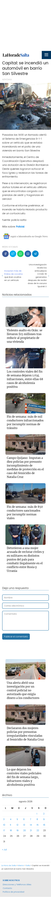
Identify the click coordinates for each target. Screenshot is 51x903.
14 (31, 824)
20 (24, 830)
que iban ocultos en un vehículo (13, 275)
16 (44, 824)
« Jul (4, 849)
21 (31, 830)
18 (11, 830)
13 (24, 824)
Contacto (7, 888)
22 (38, 830)
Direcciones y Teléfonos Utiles (17, 884)
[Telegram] (35, 253)
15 (37, 824)
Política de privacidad (13, 892)
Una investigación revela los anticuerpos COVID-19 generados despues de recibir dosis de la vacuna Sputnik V (37, 275)
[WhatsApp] (20, 253)
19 (17, 830)
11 (10, 824)
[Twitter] (13, 253)
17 (4, 830)
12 (17, 824)
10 (4, 824)
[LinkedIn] (28, 253)
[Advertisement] (25, 25)
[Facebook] (5, 253)
